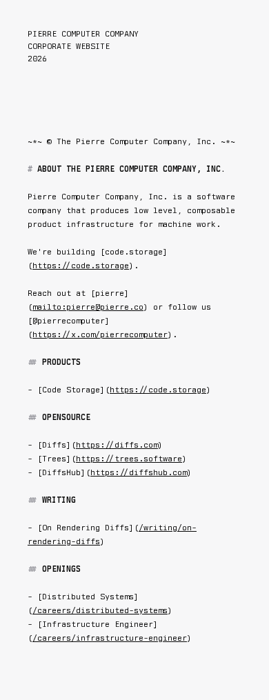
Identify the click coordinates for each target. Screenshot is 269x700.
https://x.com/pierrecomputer (100, 334)
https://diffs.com (117, 445)
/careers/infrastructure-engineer (109, 638)
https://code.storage (80, 265)
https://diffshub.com (138, 472)
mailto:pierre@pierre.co (87, 307)
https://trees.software (129, 458)
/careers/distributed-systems (100, 610)
